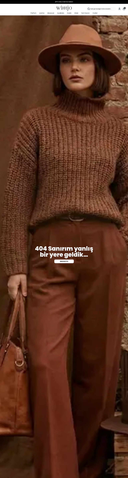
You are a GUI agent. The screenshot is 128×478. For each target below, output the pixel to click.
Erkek (76, 13)
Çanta (41, 13)
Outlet (95, 13)
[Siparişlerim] (119, 9)
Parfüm (33, 13)
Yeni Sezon (85, 13)
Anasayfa (64, 261)
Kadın (69, 13)
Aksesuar (50, 13)
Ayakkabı (60, 13)
